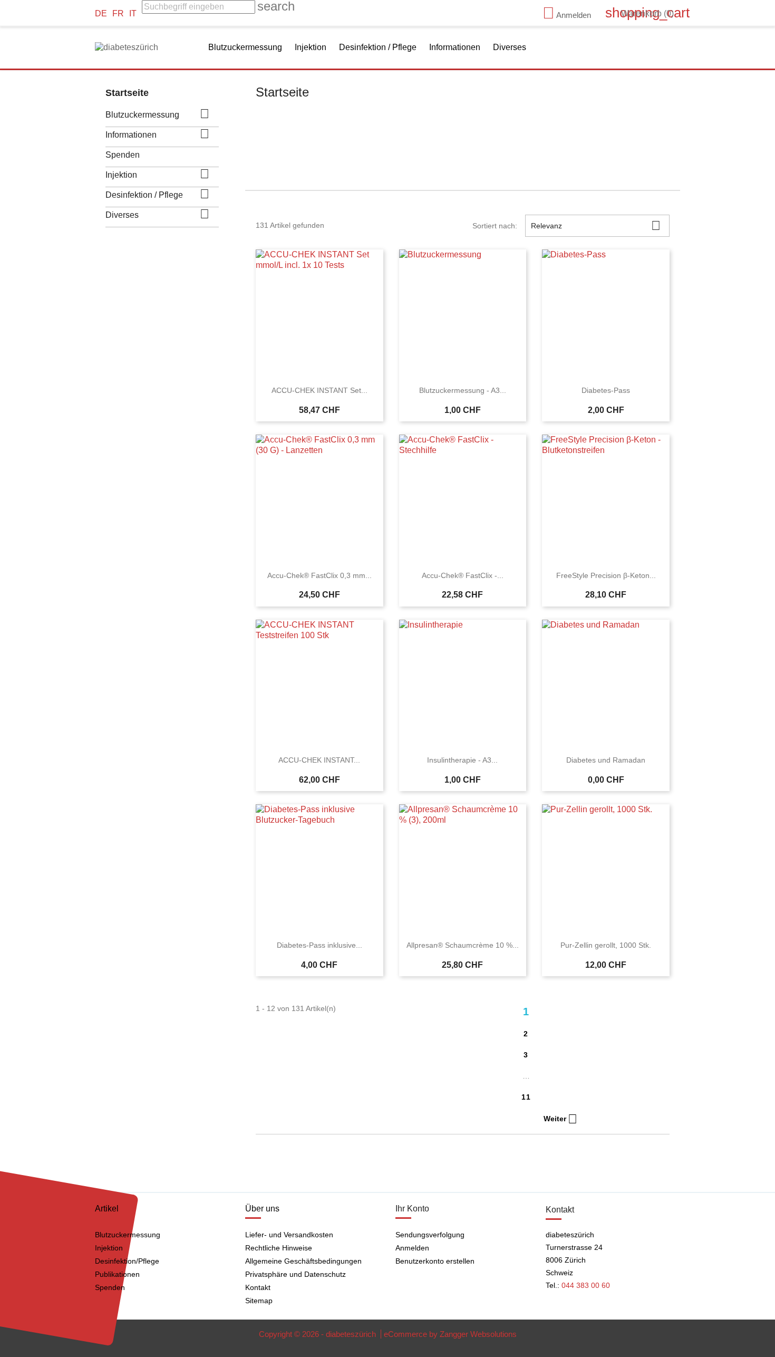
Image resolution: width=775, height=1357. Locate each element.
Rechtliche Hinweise (278, 1248)
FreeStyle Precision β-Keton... (606, 575)
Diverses (509, 47)
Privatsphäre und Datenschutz (295, 1274)
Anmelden (412, 1248)
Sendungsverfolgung (429, 1234)
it (133, 13)
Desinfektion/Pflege (127, 1261)
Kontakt (257, 1287)
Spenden (122, 154)
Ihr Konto (412, 1208)
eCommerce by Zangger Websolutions (450, 1334)
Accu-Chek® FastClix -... (462, 575)
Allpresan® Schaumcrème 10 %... (462, 945)
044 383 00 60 (585, 1285)
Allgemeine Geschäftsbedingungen (303, 1261)
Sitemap (259, 1300)
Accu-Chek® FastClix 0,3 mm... (319, 575)
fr (118, 13)
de (101, 13)
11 (526, 1097)
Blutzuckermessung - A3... (462, 390)
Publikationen (117, 1274)
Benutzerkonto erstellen (434, 1261)
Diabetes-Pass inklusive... (319, 945)
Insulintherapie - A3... (462, 760)
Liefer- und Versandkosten (289, 1234)
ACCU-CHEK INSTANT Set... (319, 390)
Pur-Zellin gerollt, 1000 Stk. (605, 945)
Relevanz (596, 225)
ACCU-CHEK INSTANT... (319, 760)
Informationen (454, 47)
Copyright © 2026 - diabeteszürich (318, 1334)
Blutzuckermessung (245, 47)
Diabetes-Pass (606, 390)
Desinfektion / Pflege (377, 47)
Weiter (560, 1119)
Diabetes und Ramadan (605, 760)
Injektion (310, 47)
